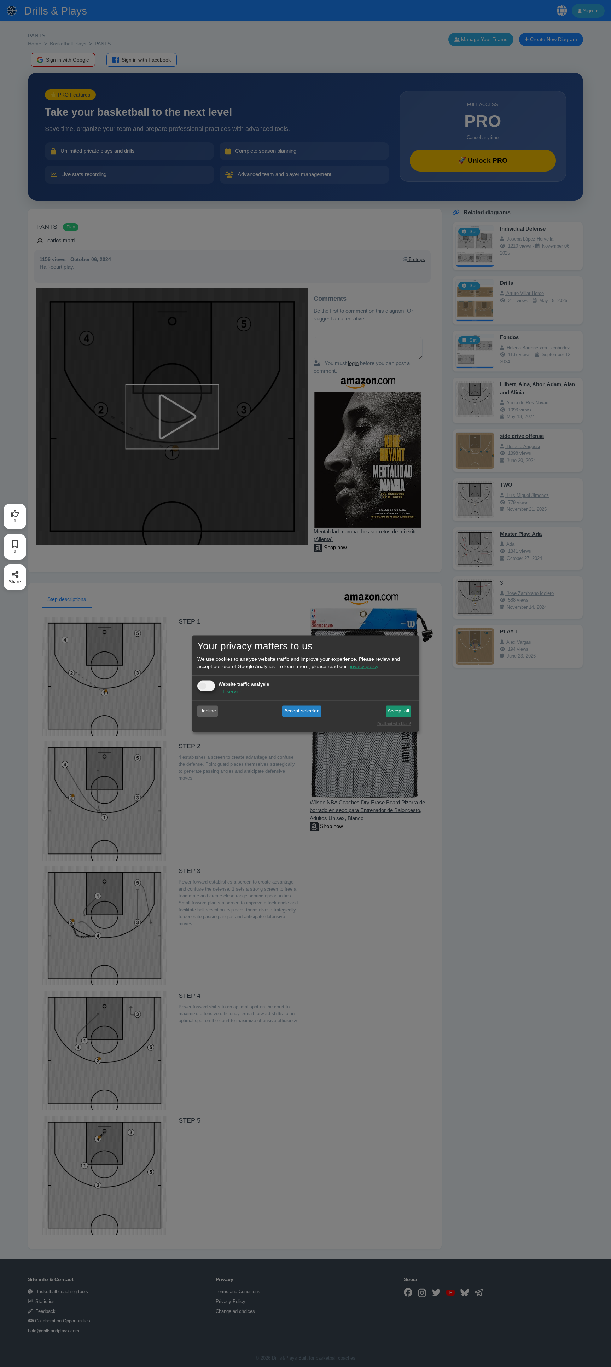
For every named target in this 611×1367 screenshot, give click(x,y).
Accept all (398, 711)
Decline (207, 711)
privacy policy (363, 666)
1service (231, 691)
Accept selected (302, 711)
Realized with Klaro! (394, 724)
